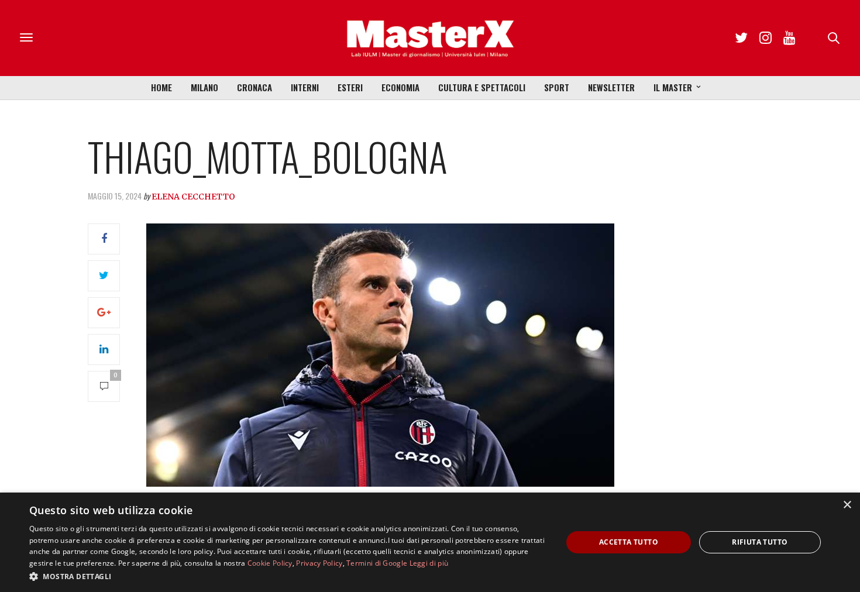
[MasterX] (430, 38)
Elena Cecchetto (193, 196)
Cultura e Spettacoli (481, 87)
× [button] (846, 505)
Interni (305, 87)
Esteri (350, 87)
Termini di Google (376, 563)
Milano (204, 87)
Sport (556, 87)
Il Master (672, 87)
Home (161, 87)
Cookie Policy (270, 563)
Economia (400, 87)
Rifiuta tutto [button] (759, 542)
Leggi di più (429, 563)
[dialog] (430, 542)
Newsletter (611, 87)
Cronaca (254, 87)
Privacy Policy (319, 563)
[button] (287, 576)
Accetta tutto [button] (628, 542)
